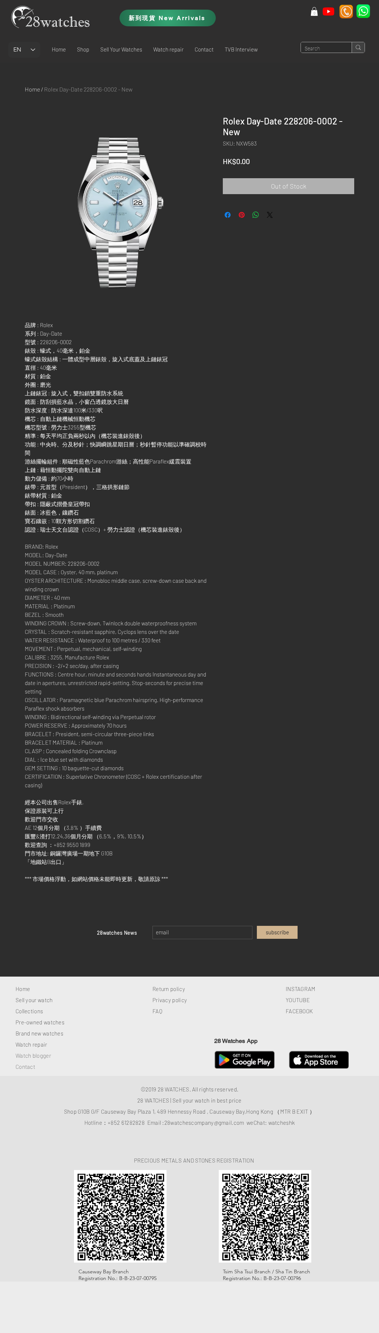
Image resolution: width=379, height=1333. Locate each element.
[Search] (358, 47)
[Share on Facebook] (227, 214)
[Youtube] (328, 11)
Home (32, 89)
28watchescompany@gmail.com (204, 1122)
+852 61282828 (126, 1122)
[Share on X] (269, 214)
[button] (83, 49)
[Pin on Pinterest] (241, 214)
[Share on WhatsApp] (255, 214)
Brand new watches (39, 1033)
